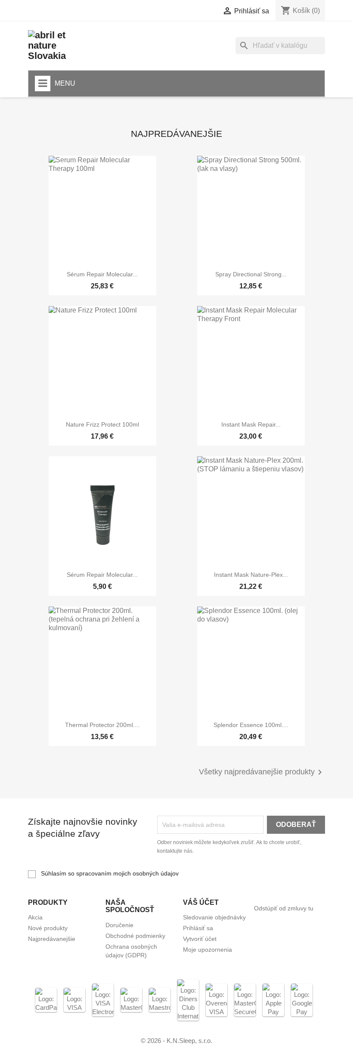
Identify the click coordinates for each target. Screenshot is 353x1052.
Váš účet (201, 902)
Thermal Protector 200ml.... (102, 724)
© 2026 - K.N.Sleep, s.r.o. (176, 1040)
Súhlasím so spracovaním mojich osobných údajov (109, 873)
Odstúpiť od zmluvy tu (283, 908)
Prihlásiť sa (198, 928)
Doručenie (119, 925)
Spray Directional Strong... (251, 274)
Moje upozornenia (207, 949)
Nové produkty (48, 928)
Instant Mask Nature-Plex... (251, 574)
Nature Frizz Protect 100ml (102, 424)
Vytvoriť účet (200, 938)
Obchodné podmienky (135, 935)
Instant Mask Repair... (251, 424)
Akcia (35, 917)
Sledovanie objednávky (214, 917)
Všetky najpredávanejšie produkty (262, 772)
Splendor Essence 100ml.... (251, 724)
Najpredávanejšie (51, 938)
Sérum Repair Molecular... (102, 274)
